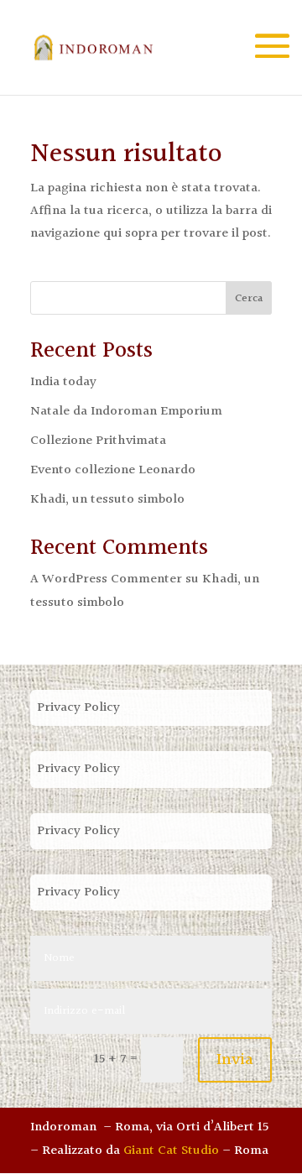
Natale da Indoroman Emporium (126, 411)
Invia (234, 1059)
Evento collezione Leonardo (112, 470)
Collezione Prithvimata (98, 440)
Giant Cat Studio (171, 1150)
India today (63, 382)
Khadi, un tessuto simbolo (107, 499)
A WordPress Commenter (106, 579)
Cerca (249, 299)
